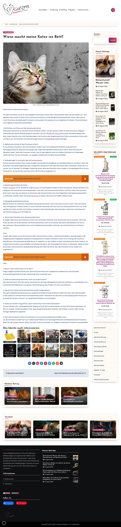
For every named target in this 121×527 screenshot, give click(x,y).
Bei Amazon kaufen (106, 187)
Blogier (65, 524)
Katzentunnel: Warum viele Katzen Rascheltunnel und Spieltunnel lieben (17, 435)
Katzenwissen (8, 32)
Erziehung (63, 10)
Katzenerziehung (100, 342)
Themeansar (75, 524)
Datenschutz (9, 479)
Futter (96, 332)
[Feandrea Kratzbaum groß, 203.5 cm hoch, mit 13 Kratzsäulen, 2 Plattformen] (105, 208)
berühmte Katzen (100, 328)
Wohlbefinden (50, 139)
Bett (25, 109)
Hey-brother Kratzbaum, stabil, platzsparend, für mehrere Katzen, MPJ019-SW (105, 301)
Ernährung (54, 10)
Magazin (71, 10)
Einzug (57, 133)
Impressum (8, 484)
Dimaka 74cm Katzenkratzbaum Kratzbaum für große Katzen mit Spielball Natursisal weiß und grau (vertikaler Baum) (105, 177)
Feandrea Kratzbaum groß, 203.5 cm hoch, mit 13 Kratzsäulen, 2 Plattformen (105, 218)
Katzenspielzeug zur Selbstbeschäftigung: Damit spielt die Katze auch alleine (74, 435)
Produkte (97, 375)
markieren (12, 188)
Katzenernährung (100, 337)
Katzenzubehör (99, 365)
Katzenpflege (98, 351)
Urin (37, 188)
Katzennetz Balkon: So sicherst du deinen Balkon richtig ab (45, 435)
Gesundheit (43, 10)
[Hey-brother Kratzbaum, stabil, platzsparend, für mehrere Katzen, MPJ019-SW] (105, 291)
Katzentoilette (37, 160)
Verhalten (30, 128)
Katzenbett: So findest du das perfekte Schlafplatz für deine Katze (101, 120)
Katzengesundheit (100, 346)
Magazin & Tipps (99, 370)
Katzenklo (21, 160)
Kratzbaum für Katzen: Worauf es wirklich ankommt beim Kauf (101, 134)
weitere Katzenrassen (101, 379)
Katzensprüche (99, 356)
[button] (4, 523)
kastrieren (35, 196)
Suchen (97, 34)
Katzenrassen (83, 10)
